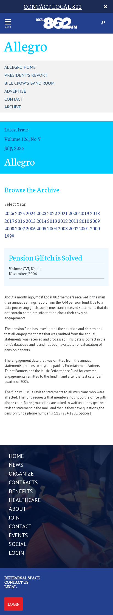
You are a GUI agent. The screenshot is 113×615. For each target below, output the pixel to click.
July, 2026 (14, 147)
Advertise (15, 91)
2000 (95, 228)
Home (16, 456)
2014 (41, 220)
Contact (13, 99)
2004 (52, 228)
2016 (20, 220)
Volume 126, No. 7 (22, 138)
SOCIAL (18, 544)
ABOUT (17, 509)
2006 (31, 228)
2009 (95, 220)
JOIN (14, 517)
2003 (63, 228)
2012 (63, 220)
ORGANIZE (21, 473)
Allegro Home (20, 67)
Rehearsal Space (21, 577)
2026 (9, 213)
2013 (52, 220)
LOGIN (16, 553)
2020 (73, 213)
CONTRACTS (23, 482)
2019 (84, 213)
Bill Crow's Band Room (29, 83)
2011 (73, 220)
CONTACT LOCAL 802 (53, 6)
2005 (41, 228)
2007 (20, 228)
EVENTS (18, 535)
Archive (12, 106)
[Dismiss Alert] (105, 6)
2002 (73, 228)
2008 (9, 228)
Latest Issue (16, 129)
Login (13, 604)
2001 (84, 228)
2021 (63, 213)
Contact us (16, 582)
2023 (41, 213)
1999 (9, 235)
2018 (95, 213)
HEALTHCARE (25, 500)
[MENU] (8, 21)
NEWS (16, 465)
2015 (31, 220)
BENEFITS (21, 491)
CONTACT (20, 526)
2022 (52, 213)
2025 (20, 213)
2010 (84, 220)
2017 (9, 220)
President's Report (25, 75)
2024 (31, 213)
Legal (10, 586)
